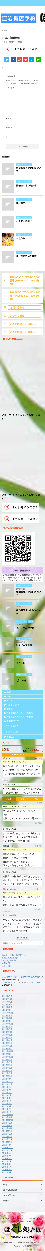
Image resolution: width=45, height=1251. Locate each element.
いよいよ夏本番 (24, 645)
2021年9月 (7, 1090)
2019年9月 (7, 1156)
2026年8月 (7, 996)
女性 (22, 799)
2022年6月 (7, 1065)
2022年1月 (7, 1079)
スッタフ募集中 (24, 221)
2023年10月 (7, 1023)
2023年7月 (7, 1032)
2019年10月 (7, 1153)
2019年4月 (7, 1169)
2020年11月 (7, 1117)
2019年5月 (7, 1167)
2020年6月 (7, 1131)
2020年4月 (7, 1136)
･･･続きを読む (37, 778)
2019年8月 (7, 1158)
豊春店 (10, 709)
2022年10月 (7, 1056)
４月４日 (20, 663)
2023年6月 (7, 1034)
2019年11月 (7, 1150)
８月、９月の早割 (25, 627)
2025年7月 (7, 1018)
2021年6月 (7, 1098)
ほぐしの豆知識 (12, 732)
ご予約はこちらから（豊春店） (21, 717)
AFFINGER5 (27, 1246)
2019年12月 (7, 1147)
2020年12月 (7, 1114)
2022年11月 (7, 1054)
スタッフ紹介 (13, 705)
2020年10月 (7, 1120)
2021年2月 (7, 1109)
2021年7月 (7, 1095)
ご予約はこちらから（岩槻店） (21, 713)
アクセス (11, 701)
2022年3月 (7, 1073)
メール (9, 127)
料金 (9, 696)
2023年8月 (7, 1029)
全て (9, 799)
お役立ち (11, 737)
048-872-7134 (23, 1237)
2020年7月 (7, 1128)
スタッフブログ (12, 726)
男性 (36, 799)
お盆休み (20, 238)
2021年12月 (7, 1081)
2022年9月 (7, 1059)
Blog (5, 1184)
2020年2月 (7, 1142)
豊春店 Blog (20, 1221)
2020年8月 (7, 1125)
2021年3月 (7, 1106)
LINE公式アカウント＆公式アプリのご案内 (21, 977)
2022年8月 (7, 1062)
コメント (10, 88)
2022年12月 (7, 1051)
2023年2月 (7, 1045)
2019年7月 (7, 1161)
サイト (8, 136)
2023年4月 (7, 1040)
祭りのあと (22, 203)
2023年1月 (7, 1048)
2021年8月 (7, 1092)
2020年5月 (7, 1134)
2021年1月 (6, 1112)
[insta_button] (31, 59)
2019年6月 (7, 1164)
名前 (8, 118)
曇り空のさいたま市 (26, 256)
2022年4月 (7, 1070)
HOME (9, 692)
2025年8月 (7, 1015)
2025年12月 (7, 1012)
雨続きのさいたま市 (26, 185)
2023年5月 (7, 1037)
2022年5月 (7, 1067)
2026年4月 (7, 1001)
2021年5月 (7, 1101)
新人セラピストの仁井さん (14, 955)
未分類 (6, 1200)
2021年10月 (7, 1087)
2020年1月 (7, 1145)
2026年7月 (7, 999)
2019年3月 (7, 1172)
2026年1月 (7, 1010)
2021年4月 (7, 1103)
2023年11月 (7, 1021)
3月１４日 (21, 680)
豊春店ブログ (13, 721)
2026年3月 (7, 1004)
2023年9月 (7, 1026)
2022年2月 (7, 1076)
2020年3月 (7, 1139)
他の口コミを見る (22, 938)
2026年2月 (7, 1007)
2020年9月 (7, 1123)
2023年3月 (7, 1043)
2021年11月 (7, 1084)
